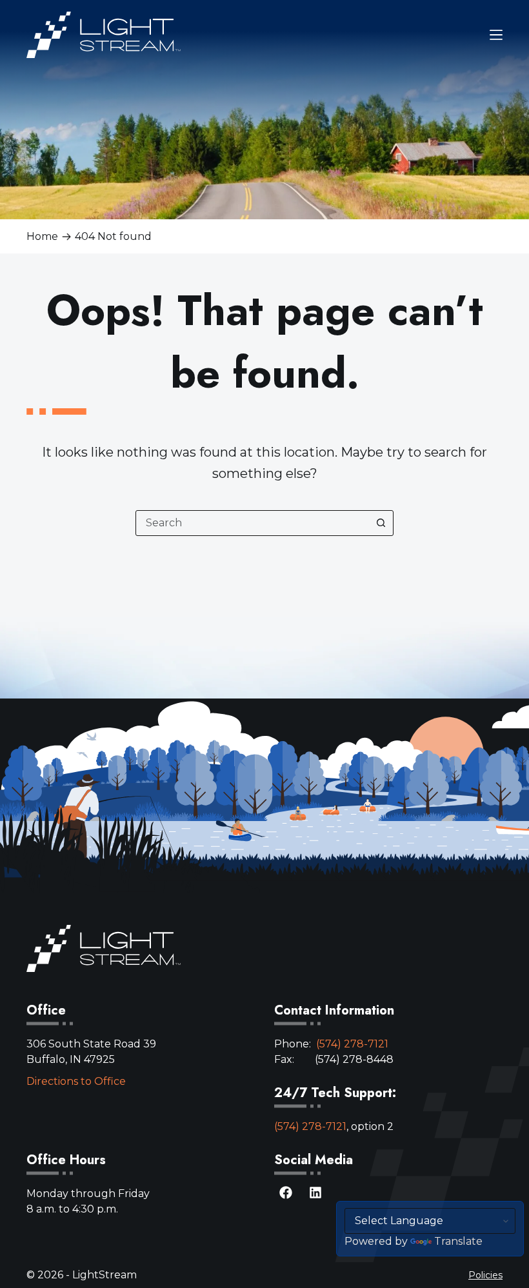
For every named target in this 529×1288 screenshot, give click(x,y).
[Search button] (380, 523)
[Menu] (496, 34)
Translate (458, 1241)
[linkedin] (315, 1198)
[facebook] (285, 1198)
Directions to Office (76, 1081)
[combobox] (252, 523)
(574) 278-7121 (352, 1044)
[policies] (485, 1275)
